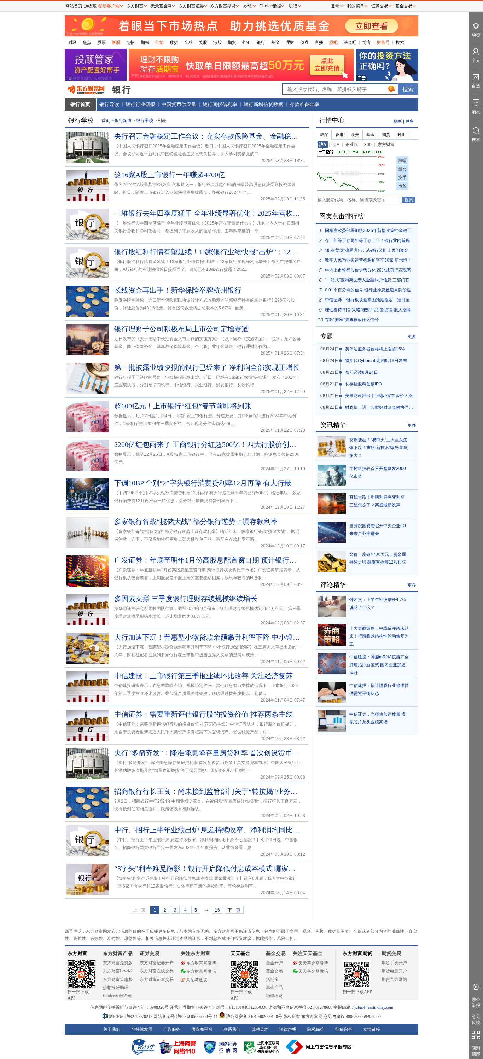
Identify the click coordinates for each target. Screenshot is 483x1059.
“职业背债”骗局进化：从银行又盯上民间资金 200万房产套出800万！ (366, 251)
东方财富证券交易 (157, 979)
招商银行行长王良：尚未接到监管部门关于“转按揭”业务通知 (208, 791)
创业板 (351, 144)
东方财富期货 (357, 953)
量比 (402, 169)
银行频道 (123, 120)
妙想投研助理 (115, 987)
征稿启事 (343, 1029)
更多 (409, 121)
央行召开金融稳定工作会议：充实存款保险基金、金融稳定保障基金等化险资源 (208, 136)
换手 (402, 177)
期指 (130, 42)
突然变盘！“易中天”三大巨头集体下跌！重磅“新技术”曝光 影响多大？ (378, 447)
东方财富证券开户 (157, 962)
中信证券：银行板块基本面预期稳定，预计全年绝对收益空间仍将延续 (367, 301)
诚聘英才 (259, 1029)
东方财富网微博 (201, 963)
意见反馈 (476, 1019)
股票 (101, 42)
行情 (159, 42)
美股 (203, 42)
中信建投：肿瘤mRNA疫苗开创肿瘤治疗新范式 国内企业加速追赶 (379, 664)
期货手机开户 (394, 962)
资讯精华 (333, 425)
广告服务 (171, 1029)
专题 (326, 336)
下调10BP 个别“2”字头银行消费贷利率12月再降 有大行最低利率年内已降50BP (208, 483)
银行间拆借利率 (220, 104)
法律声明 (287, 1029)
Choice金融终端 (117, 995)
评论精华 (333, 584)
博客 (366, 42)
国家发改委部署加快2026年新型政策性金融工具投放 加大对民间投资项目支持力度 (368, 231)
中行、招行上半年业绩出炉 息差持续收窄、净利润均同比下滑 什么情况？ (208, 830)
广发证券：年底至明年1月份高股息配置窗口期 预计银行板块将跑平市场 (208, 560)
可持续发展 (141, 1029)
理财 (290, 42)
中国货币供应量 (179, 104)
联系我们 (231, 1029)
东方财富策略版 (118, 979)
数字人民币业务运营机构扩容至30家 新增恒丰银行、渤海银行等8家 (368, 261)
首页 (105, 120)
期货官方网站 (394, 979)
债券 (304, 42)
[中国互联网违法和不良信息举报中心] (319, 1047)
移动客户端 (109, 6)
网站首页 (73, 6)
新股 (116, 42)
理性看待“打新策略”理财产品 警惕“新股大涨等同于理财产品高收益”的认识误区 (368, 311)
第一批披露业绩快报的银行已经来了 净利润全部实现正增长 (207, 367)
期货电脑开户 (394, 970)
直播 (319, 42)
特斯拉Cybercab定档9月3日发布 (376, 360)
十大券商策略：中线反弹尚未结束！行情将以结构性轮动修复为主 (379, 636)
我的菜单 (355, 6)
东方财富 (386, 144)
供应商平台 (202, 1029)
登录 (335, 6)
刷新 (398, 121)
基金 (275, 42)
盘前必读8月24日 (361, 372)
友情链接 (371, 1029)
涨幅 (402, 160)
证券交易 (379, 6)
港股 (217, 42)
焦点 (87, 42)
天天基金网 (161, 6)
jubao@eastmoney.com (374, 1007)
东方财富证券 (191, 6)
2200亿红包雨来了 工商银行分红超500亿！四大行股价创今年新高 (208, 444)
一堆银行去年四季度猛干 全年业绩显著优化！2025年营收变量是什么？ (208, 213)
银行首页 (80, 104)
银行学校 (145, 120)
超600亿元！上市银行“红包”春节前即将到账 (182, 406)
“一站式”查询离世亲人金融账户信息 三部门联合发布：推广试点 (367, 281)
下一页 (234, 910)
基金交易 (274, 970)
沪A (322, 144)
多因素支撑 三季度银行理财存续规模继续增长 (185, 599)
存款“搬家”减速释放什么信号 (352, 319)
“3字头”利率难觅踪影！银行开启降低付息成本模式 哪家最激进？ (208, 868)
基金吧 (350, 42)
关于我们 (111, 1029)
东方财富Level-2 (118, 970)
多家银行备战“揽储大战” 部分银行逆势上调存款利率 (196, 521)
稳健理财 (274, 995)
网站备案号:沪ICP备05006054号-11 (186, 1016)
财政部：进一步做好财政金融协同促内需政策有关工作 (396, 407)
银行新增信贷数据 (263, 104)
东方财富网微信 (201, 971)
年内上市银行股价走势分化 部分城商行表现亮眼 (368, 271)
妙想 (247, 6)
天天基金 (240, 953)
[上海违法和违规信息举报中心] (262, 1047)
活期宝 (272, 979)
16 (217, 910)
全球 (188, 42)
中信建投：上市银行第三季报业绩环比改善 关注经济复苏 (203, 676)
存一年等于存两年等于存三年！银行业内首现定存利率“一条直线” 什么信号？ (367, 241)
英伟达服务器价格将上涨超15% (375, 349)
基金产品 (274, 987)
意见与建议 (196, 979)
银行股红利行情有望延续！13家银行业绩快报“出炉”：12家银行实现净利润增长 (208, 252)
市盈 (402, 186)
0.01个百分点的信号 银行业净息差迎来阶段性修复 (368, 291)
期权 (145, 42)
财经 (72, 42)
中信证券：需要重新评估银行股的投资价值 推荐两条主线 (203, 714)
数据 (174, 42)
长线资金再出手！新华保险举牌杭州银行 (178, 290)
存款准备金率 (304, 104)
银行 (261, 42)
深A (335, 144)
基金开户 (274, 962)
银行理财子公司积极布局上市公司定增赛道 (181, 329)
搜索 (400, 42)
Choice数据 (270, 6)
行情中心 (332, 120)
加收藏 (90, 6)
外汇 (246, 42)
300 (368, 144)
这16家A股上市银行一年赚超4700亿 (169, 175)
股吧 (333, 42)
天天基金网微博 (313, 963)
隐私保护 (315, 1029)
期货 (232, 42)
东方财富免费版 (118, 962)
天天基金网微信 (313, 971)
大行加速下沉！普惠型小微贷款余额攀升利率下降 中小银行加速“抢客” (208, 637)
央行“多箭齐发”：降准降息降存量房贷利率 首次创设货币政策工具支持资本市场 (208, 753)
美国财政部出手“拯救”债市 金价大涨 (379, 395)
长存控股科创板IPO (363, 384)
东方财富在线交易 (157, 970)
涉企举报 (476, 1002)
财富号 (383, 42)
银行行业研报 (140, 104)
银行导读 (109, 104)
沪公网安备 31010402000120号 (254, 1016)
